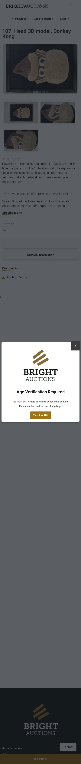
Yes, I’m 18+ (40, 415)
